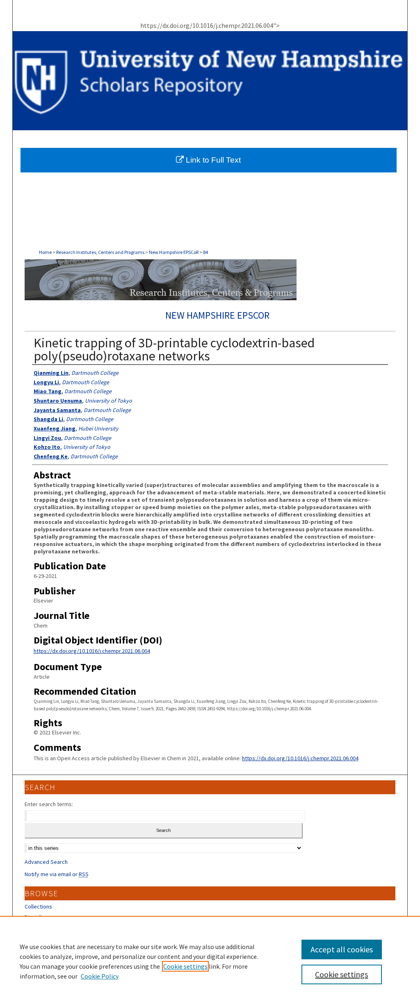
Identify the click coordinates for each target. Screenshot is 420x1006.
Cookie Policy (100, 976)
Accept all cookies (341, 949)
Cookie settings (185, 966)
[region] (210, 961)
